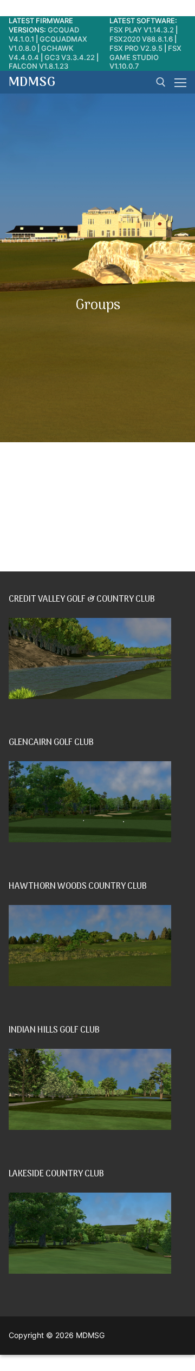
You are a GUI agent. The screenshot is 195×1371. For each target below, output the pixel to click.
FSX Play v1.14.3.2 (141, 29)
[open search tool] (161, 82)
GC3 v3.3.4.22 (69, 57)
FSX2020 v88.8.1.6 (141, 39)
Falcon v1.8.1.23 (38, 66)
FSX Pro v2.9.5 (135, 48)
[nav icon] (180, 82)
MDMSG (32, 82)
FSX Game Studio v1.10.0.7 (145, 57)
